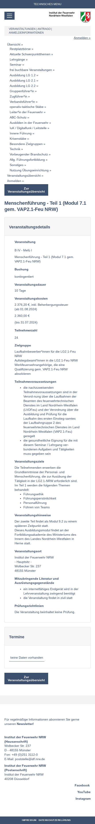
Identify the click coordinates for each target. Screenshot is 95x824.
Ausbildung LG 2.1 (23, 80)
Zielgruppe (23, 345)
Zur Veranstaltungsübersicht (26, 190)
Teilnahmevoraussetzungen (35, 381)
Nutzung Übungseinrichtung (29, 170)
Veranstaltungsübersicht (24, 175)
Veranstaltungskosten (31, 298)
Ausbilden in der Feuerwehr (29, 122)
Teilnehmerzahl (26, 330)
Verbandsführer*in (22, 101)
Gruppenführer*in (22, 91)
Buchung (21, 269)
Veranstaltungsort (28, 551)
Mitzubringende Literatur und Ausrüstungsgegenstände (37, 581)
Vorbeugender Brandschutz (29, 154)
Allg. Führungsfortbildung (27, 159)
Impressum (29, 820)
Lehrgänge (17, 59)
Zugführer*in (18, 96)
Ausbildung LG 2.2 (23, 86)
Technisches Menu (47, 4)
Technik (15, 149)
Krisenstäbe (18, 138)
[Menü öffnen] (9, 16)
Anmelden (81, 38)
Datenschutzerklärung (55, 820)
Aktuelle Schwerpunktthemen (30, 54)
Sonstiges (16, 165)
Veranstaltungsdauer (30, 284)
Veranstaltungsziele (29, 461)
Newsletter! (25, 724)
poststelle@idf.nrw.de (30, 759)
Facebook (82, 785)
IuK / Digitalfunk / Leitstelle (28, 128)
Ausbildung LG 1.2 (23, 75)
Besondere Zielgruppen (26, 144)
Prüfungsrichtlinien (29, 606)
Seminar (15, 64)
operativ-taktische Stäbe (27, 107)
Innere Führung (21, 133)
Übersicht (13, 44)
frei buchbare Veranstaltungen (31, 70)
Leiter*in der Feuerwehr (26, 112)
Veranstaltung (25, 242)
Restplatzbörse (20, 49)
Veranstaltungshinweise (33, 515)
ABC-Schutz (18, 117)
